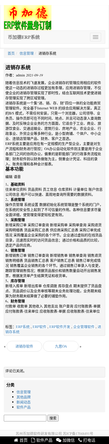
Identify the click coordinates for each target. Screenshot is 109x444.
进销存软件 (24, 346)
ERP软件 (39, 326)
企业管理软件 (84, 326)
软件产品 (23, 407)
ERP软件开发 (59, 326)
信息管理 (27, 53)
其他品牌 (23, 396)
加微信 (69, 440)
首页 (11, 53)
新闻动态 (23, 402)
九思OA (61, 346)
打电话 (89, 440)
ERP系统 (23, 326)
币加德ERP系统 (24, 37)
